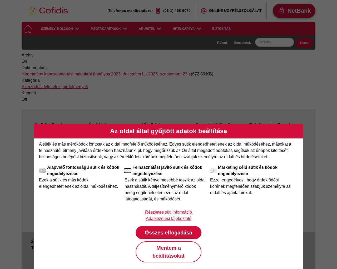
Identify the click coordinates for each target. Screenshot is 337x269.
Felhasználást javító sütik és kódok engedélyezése (167, 170)
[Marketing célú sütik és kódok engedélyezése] (213, 171)
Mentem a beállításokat (168, 252)
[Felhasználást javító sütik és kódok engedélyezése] (128, 171)
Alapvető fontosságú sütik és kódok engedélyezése (83, 170)
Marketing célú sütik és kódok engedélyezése (247, 170)
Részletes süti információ (168, 212)
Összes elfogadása (168, 233)
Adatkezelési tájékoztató (168, 218)
